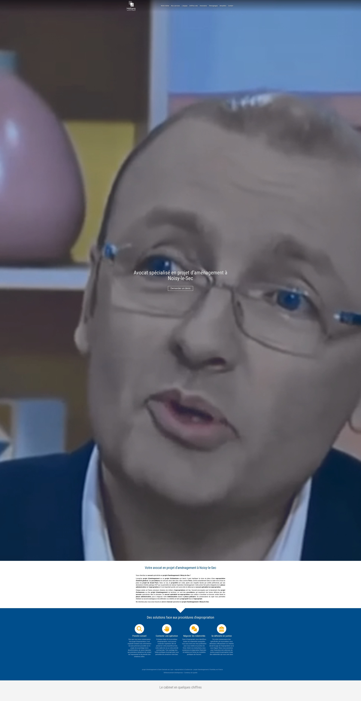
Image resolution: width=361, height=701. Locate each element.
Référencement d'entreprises (173, 673)
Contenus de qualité (190, 673)
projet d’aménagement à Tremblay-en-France (208, 669)
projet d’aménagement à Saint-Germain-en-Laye (157, 669)
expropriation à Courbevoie (183, 669)
